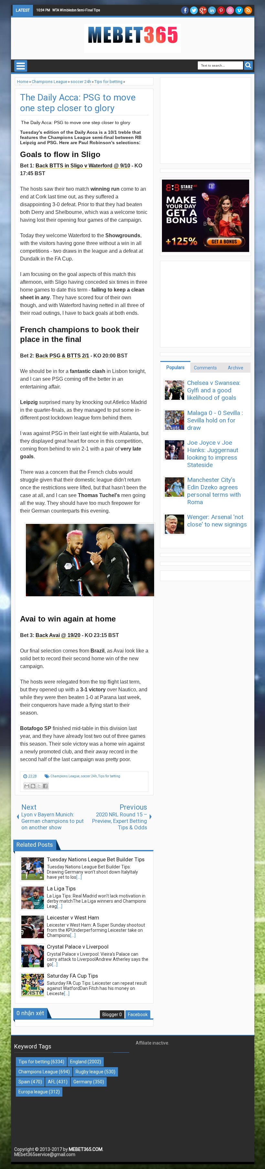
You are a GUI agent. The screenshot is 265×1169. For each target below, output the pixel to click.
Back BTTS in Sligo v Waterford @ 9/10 (83, 165)
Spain (24, 1081)
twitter (194, 10)
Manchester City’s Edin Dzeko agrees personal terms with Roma (214, 491)
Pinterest (221, 10)
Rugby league (89, 1071)
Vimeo (239, 10)
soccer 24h (89, 776)
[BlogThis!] (33, 786)
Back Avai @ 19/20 (58, 635)
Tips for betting (109, 776)
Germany (82, 1081)
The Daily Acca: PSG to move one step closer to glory (78, 102)
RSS (248, 10)
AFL (52, 1081)
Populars (175, 367)
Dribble (230, 10)
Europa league (33, 1091)
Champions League (65, 776)
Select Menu (20, 66)
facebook (185, 10)
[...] (79, 877)
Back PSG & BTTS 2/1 (62, 355)
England (78, 1061)
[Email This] (27, 786)
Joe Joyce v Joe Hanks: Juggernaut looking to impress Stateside (212, 454)
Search (248, 65)
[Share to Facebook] (45, 786)
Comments (205, 367)
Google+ (203, 10)
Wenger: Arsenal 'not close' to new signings (217, 520)
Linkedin (212, 10)
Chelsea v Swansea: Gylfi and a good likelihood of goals (213, 390)
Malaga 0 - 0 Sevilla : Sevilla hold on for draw (215, 420)
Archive (235, 367)
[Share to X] (39, 786)
